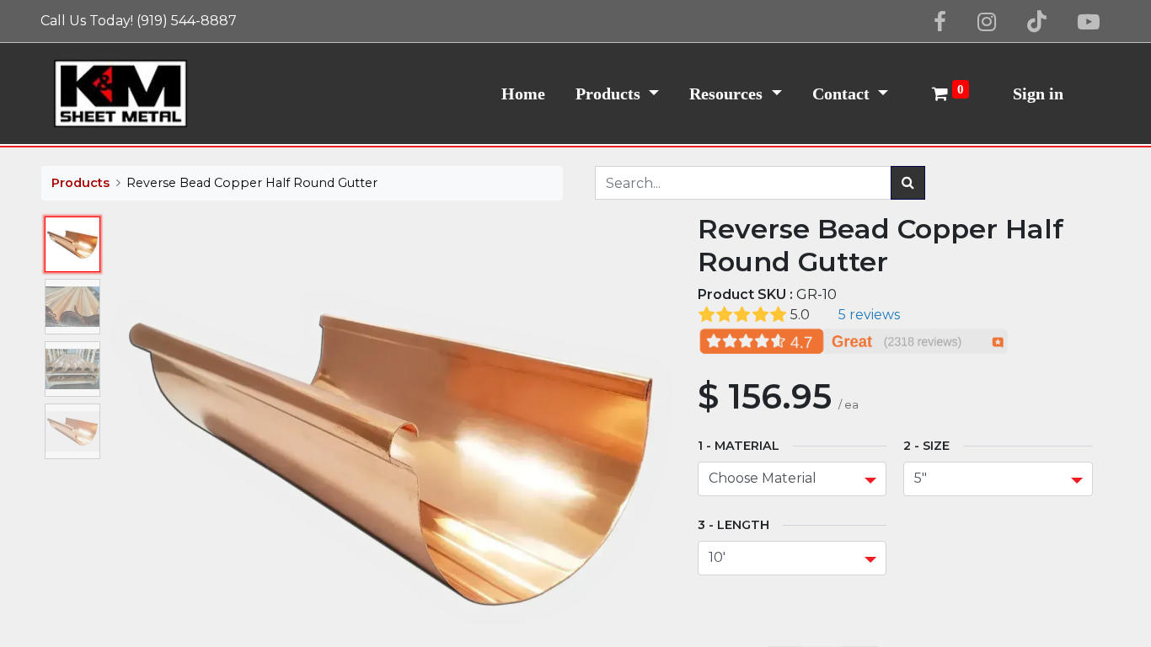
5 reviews (869, 315)
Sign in (1038, 93)
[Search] (908, 183)
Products (80, 182)
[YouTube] (1089, 21)
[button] (152, 459)
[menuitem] (523, 93)
